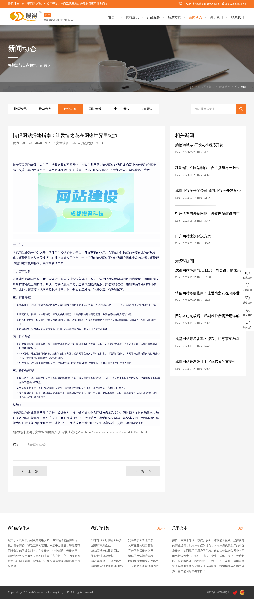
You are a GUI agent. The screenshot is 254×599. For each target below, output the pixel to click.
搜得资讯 (20, 108)
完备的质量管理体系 (140, 540)
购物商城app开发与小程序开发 (199, 145)
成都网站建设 (36, 445)
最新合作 (45, 108)
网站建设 (132, 17)
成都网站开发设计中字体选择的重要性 (205, 362)
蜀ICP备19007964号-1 (218, 592)
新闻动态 (195, 17)
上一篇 (30, 471)
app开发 (147, 108)
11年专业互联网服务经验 (106, 540)
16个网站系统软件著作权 (143, 566)
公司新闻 (240, 86)
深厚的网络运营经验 (140, 555)
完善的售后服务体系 (140, 550)
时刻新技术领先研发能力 (143, 561)
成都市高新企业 (101, 545)
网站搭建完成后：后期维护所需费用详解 (207, 316)
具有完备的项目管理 (140, 545)
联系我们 (237, 17)
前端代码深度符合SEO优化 (107, 566)
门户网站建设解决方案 (193, 236)
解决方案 (174, 17)
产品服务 (153, 17)
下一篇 (142, 471)
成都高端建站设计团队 (105, 550)
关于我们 (216, 17)
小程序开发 (122, 108)
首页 (111, 17)
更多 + (161, 528)
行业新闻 (70, 108)
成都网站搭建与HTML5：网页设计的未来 (208, 270)
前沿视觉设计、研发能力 (106, 561)
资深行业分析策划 (102, 555)
